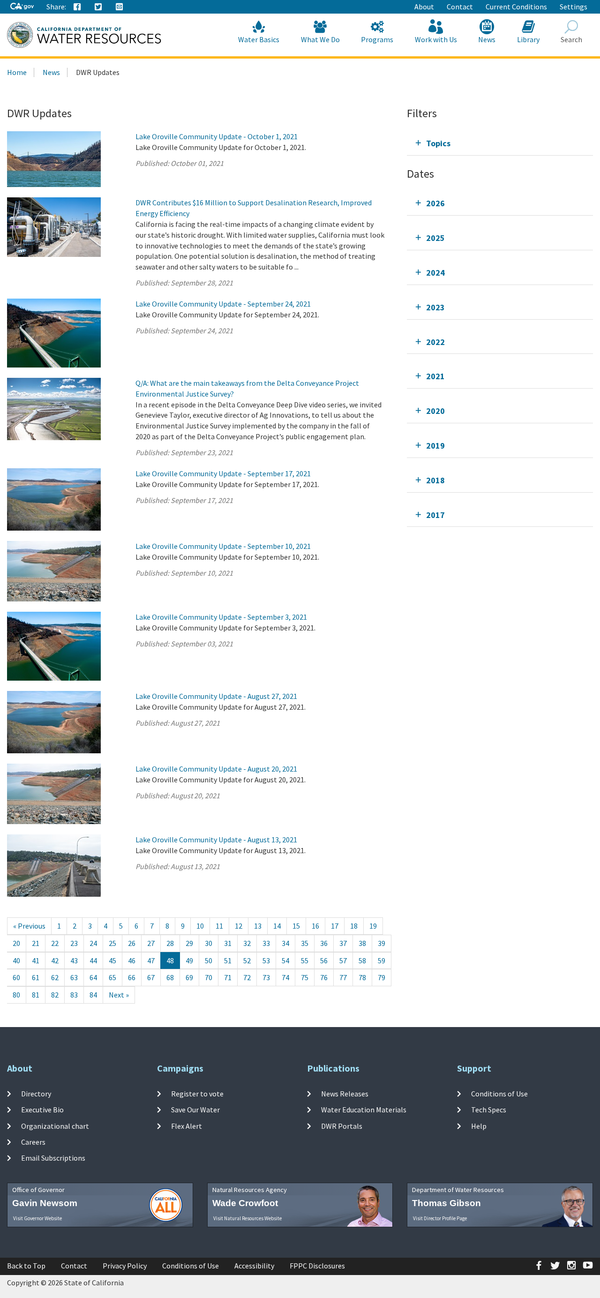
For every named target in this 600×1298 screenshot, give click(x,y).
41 (35, 960)
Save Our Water (195, 1109)
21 (35, 943)
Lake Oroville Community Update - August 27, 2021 (216, 696)
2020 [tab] (435, 410)
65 (112, 977)
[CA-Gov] (22, 7)
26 (131, 943)
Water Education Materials (363, 1109)
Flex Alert (186, 1125)
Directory (36, 1093)
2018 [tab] (435, 480)
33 (266, 943)
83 (74, 994)
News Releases (344, 1093)
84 (93, 994)
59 (381, 960)
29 (189, 943)
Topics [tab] (438, 143)
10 (200, 925)
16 (315, 925)
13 (258, 925)
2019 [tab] (435, 445)
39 (381, 943)
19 (373, 925)
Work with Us (436, 39)
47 (151, 960)
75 (304, 977)
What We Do (320, 39)
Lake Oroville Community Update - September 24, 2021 (223, 303)
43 (74, 960)
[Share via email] (119, 7)
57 (343, 960)
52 (247, 960)
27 (151, 943)
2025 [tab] (435, 238)
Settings (573, 6)
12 (238, 925)
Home (17, 72)
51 (228, 960)
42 (55, 960)
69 (189, 977)
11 (219, 925)
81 (35, 994)
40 (16, 960)
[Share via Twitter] (98, 7)
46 (131, 960)
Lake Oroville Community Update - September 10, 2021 (223, 546)
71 (228, 977)
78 (362, 977)
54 (285, 960)
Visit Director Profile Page (440, 1218)
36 (324, 943)
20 (16, 943)
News (486, 39)
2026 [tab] (435, 203)
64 (93, 977)
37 (343, 943)
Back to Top (26, 1265)
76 (324, 977)
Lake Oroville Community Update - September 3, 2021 (221, 617)
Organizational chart (55, 1125)
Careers (33, 1142)
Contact (460, 6)
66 (131, 977)
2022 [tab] (435, 342)
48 (170, 960)
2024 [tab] (435, 272)
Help (479, 1125)
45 (112, 960)
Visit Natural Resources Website (247, 1218)
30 (208, 943)
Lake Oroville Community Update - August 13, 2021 (216, 839)
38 (362, 943)
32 (247, 943)
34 (285, 943)
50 (208, 960)
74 (285, 977)
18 (354, 925)
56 (324, 960)
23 (74, 943)
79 (381, 977)
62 (55, 977)
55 (304, 960)
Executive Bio (42, 1109)
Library (528, 39)
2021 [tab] (435, 376)
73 (266, 977)
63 (74, 977)
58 (362, 960)
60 (16, 977)
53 (266, 960)
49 (189, 960)
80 (16, 994)
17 (334, 925)
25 (112, 943)
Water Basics (258, 39)
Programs (377, 39)
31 (228, 943)
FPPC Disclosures (317, 1265)
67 (151, 977)
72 (247, 977)
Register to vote (197, 1093)
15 (296, 925)
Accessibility (254, 1265)
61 (35, 977)
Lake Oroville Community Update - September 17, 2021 (223, 473)
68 (170, 977)
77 (343, 977)
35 (304, 943)
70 (208, 977)
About (424, 6)
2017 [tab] (435, 515)
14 (277, 925)
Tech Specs (488, 1109)
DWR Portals (341, 1125)
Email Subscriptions (53, 1158)
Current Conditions (516, 6)
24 (93, 943)
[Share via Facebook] (77, 7)
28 (170, 943)
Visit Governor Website (37, 1218)
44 (93, 960)
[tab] (500, 143)
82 (55, 994)
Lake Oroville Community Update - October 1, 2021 (216, 136)
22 (55, 943)
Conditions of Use (499, 1093)
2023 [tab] (435, 307)
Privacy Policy (125, 1265)
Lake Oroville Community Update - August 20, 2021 (216, 768)
